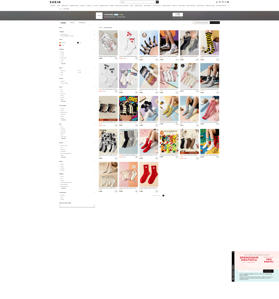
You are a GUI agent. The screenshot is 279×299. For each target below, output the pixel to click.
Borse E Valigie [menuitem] (182, 5)
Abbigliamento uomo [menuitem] (104, 5)
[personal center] (217, 2)
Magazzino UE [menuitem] (65, 5)
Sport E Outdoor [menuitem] (200, 5)
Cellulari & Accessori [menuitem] (166, 5)
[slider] (60, 207)
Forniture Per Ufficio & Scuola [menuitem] (222, 5)
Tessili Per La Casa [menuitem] (157, 5)
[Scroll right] (228, 5)
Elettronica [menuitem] (174, 5)
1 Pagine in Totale (156, 195)
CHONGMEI (108, 15)
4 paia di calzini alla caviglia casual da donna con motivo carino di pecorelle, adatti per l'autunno (189, 56)
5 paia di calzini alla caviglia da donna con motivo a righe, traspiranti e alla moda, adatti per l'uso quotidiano (108, 56)
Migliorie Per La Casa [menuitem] (210, 5)
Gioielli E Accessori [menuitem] (138, 5)
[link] (219, 2)
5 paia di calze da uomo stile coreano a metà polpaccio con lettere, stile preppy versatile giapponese (128, 89)
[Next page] (165, 195)
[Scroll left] (226, 5)
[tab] (63, 22)
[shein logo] (55, 2)
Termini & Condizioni (249, 273)
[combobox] (106, 27)
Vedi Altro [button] (64, 63)
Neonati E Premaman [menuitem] (191, 5)
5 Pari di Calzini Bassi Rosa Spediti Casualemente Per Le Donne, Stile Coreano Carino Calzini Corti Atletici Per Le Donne (189, 89)
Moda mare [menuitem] (82, 5)
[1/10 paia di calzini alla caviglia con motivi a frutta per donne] (169, 141)
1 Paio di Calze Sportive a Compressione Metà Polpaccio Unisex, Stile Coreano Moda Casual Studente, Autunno (108, 89)
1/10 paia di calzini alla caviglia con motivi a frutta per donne (169, 155)
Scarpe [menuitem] (131, 5)
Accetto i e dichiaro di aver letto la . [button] (256, 274)
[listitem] (110, 17)
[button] (225, 2)
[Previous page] (162, 195)
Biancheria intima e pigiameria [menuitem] (122, 5)
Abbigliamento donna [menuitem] (74, 5)
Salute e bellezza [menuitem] (147, 5)
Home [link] (60, 8)
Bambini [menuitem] (112, 5)
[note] (108, 120)
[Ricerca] (157, 2)
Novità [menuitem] (58, 5)
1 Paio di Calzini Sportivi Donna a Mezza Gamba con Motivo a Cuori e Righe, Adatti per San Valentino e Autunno (128, 56)
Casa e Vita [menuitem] (95, 5)
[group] (77, 34)
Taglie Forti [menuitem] (89, 5)
